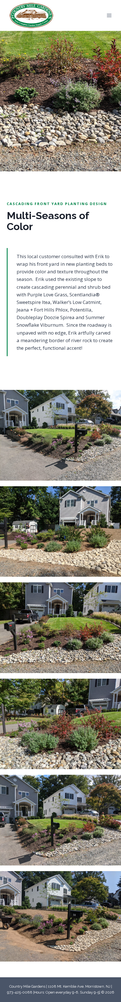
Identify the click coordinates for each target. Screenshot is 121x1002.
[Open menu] (109, 15)
